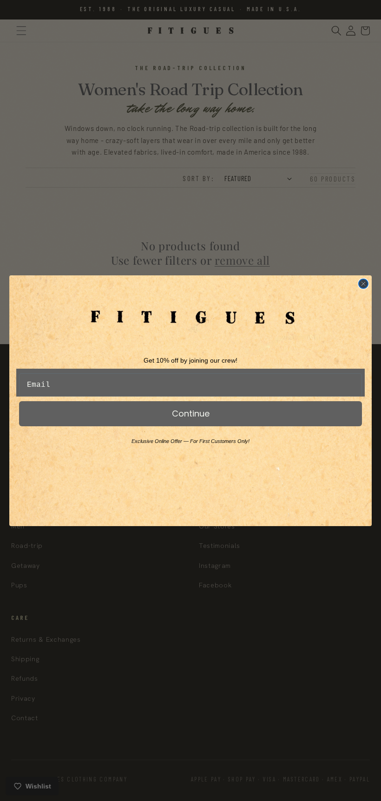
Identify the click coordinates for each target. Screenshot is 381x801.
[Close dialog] (363, 283)
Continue (191, 413)
